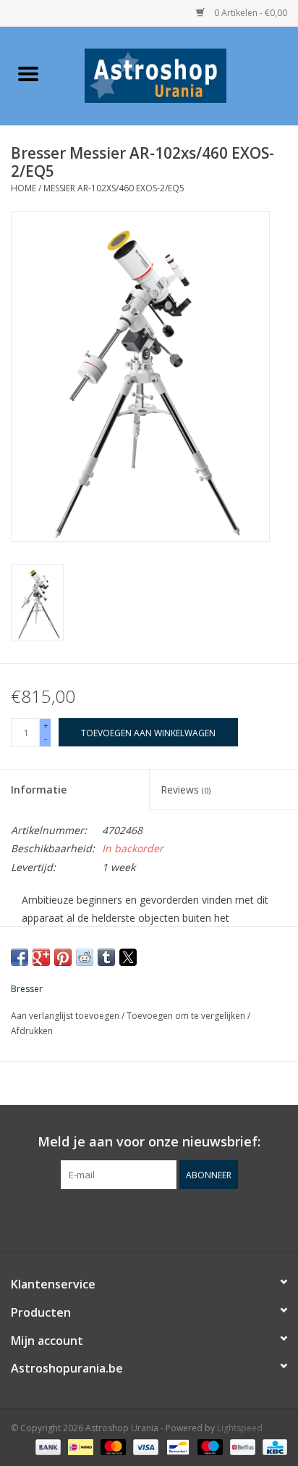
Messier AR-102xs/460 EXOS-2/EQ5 (113, 188)
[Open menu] (28, 73)
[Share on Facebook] (19, 957)
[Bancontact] (176, 1446)
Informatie (39, 789)
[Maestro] (208, 1446)
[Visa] (144, 1446)
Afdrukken (32, 1031)
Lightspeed (240, 1428)
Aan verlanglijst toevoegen (66, 1015)
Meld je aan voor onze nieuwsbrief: (149, 1141)
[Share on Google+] (41, 957)
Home (23, 188)
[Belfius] (241, 1446)
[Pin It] (63, 957)
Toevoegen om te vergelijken (187, 1015)
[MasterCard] (111, 1446)
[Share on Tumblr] (106, 957)
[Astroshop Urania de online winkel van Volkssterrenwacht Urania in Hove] (177, 74)
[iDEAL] (79, 1446)
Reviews (185, 789)
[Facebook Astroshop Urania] (149, 1218)
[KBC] (272, 1446)
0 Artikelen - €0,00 (249, 13)
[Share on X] (128, 957)
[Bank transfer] (46, 1446)
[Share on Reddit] (84, 957)
